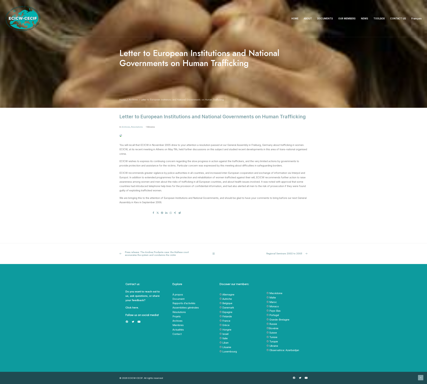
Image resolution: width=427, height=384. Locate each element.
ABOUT (308, 18)
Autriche (227, 298)
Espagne (227, 312)
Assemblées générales (185, 307)
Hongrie (226, 329)
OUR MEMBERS (347, 18)
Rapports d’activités (183, 303)
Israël (225, 334)
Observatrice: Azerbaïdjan (284, 350)
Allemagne (228, 294)
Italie (225, 338)
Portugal (274, 315)
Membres (178, 325)
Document (178, 298)
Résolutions (179, 312)
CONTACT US (398, 18)
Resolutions (137, 127)
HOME (294, 18)
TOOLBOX (379, 18)
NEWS (364, 18)
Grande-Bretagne (279, 319)
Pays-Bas (275, 310)
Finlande (227, 316)
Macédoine (275, 293)
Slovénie (273, 328)
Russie (273, 324)
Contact (177, 334)
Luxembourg (229, 351)
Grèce (226, 325)
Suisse (273, 332)
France (226, 320)
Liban (225, 342)
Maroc (273, 302)
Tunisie (273, 337)
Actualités (178, 329)
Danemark (228, 307)
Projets (176, 316)
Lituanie (226, 347)
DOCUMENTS (325, 18)
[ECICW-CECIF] (22, 18)
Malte (272, 297)
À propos (177, 294)
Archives (133, 99)
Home (122, 99)
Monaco (274, 306)
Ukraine (273, 345)
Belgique (227, 303)
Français (416, 18)
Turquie (273, 341)
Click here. (132, 307)
